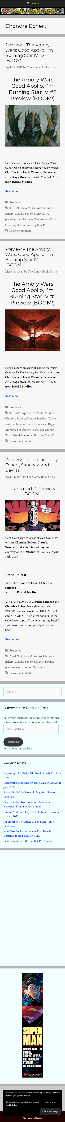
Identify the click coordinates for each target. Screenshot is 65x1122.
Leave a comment (20, 231)
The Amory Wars (27, 430)
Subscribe (13, 742)
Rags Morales (25, 219)
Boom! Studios (31, 208)
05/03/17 (14, 208)
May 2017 (42, 214)
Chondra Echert (15, 418)
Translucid (39, 667)
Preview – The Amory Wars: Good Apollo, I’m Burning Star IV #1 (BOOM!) (29, 256)
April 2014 (15, 656)
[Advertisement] (33, 907)
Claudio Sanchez (25, 214)
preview (10, 219)
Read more (12, 191)
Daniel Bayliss (44, 662)
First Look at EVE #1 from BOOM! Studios (28, 841)
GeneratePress (32, 1118)
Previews (15, 202)
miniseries (28, 424)
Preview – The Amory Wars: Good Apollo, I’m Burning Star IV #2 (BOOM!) (29, 52)
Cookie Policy (11, 1105)
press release (12, 667)
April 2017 (28, 413)
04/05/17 (15, 413)
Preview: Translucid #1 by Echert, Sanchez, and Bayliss (31, 465)
